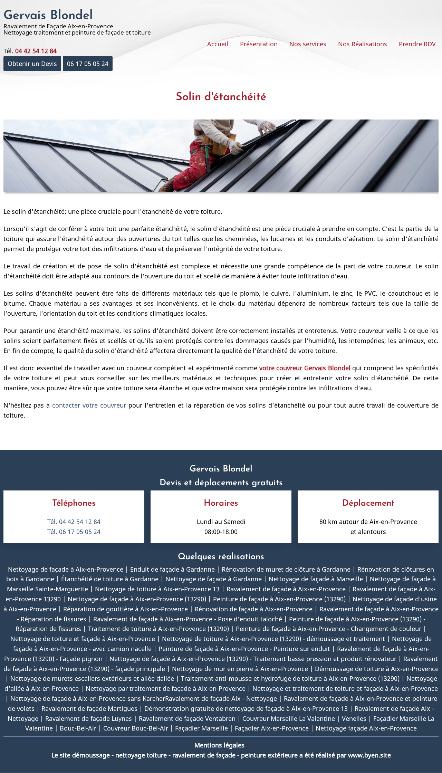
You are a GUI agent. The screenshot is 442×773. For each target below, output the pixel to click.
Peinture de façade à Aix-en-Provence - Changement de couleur (328, 628)
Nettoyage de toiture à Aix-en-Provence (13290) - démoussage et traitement (273, 638)
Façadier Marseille (201, 728)
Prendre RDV (417, 44)
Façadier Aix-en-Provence (272, 728)
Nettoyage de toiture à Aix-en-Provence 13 (157, 589)
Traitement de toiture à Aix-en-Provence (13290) (158, 628)
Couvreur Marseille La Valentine (288, 718)
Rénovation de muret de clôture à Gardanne (286, 569)
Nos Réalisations (362, 44)
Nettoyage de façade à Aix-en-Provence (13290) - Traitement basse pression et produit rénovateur (252, 659)
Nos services (307, 44)
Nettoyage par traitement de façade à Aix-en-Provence (166, 688)
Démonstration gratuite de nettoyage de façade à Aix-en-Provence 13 (246, 708)
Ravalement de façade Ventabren (187, 718)
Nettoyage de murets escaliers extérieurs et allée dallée (92, 678)
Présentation (259, 44)
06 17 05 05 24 (87, 63)
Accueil (217, 44)
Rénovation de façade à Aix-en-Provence (254, 609)
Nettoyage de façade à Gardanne (213, 579)
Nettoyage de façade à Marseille (316, 579)
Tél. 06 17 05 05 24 (73, 531)
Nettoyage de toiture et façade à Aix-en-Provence (82, 638)
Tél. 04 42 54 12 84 (73, 521)
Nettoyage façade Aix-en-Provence (366, 728)
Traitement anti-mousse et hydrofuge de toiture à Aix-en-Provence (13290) (290, 678)
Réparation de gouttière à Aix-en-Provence (125, 609)
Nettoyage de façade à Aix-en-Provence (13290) (137, 599)
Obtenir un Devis (32, 63)
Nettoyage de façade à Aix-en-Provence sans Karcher (87, 698)
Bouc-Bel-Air (78, 728)
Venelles (354, 718)
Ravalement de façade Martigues (89, 708)
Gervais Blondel (48, 16)
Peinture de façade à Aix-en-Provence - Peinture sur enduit (244, 649)
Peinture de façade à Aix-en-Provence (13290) (279, 599)
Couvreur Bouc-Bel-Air (135, 728)
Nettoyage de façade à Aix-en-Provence (65, 569)
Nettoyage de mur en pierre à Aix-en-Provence (240, 669)
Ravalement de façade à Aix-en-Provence (286, 589)
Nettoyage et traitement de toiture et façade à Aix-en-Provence (345, 688)
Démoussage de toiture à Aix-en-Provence (377, 669)
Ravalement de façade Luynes (88, 718)
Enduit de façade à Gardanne (172, 569)
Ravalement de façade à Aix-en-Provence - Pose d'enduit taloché (187, 619)
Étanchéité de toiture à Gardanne (109, 579)
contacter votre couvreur (90, 405)
